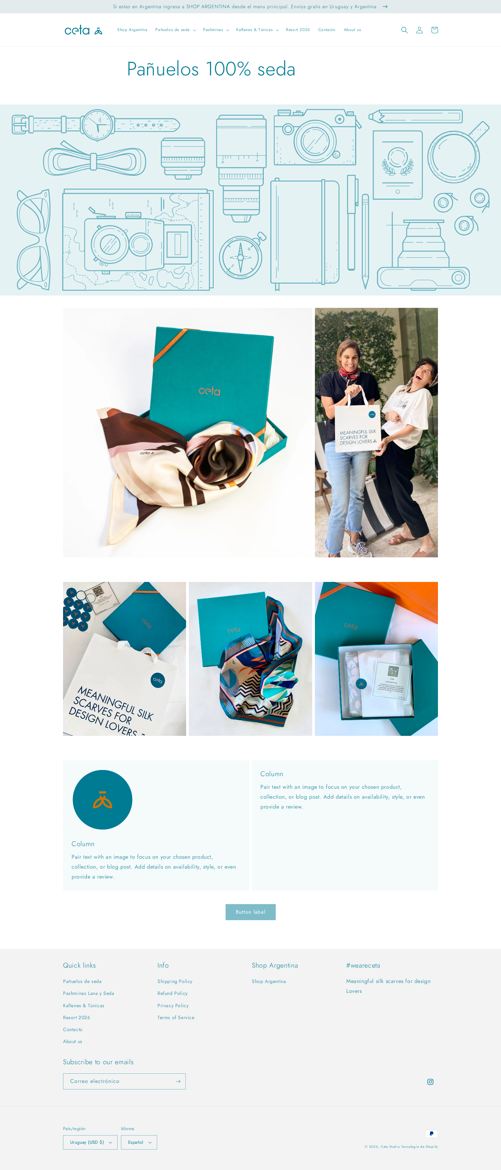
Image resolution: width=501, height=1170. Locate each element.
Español (135, 1142)
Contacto (73, 1029)
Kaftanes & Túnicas (84, 1005)
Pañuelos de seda (82, 981)
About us (72, 1041)
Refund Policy (172, 993)
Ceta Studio (390, 1146)
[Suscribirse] (177, 1081)
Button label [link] (250, 912)
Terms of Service (176, 1017)
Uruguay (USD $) (87, 1142)
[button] (175, 30)
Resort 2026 (76, 1017)
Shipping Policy (175, 981)
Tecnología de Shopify (419, 1146)
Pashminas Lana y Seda (89, 993)
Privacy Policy (172, 1005)
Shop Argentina (269, 981)
